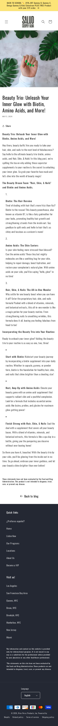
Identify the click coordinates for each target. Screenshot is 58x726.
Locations (10, 550)
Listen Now (11, 536)
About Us (10, 558)
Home (9, 528)
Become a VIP (12, 565)
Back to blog (31, 496)
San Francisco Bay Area (17, 593)
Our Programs (12, 543)
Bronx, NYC (11, 608)
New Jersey (11, 629)
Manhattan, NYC (13, 622)
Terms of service (32, 717)
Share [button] (8, 126)
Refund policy (18, 717)
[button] (6, 21)
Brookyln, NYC (12, 615)
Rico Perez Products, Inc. (28, 713)
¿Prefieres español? (15, 521)
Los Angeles (11, 585)
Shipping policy (48, 717)
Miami (9, 637)
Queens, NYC (12, 600)
